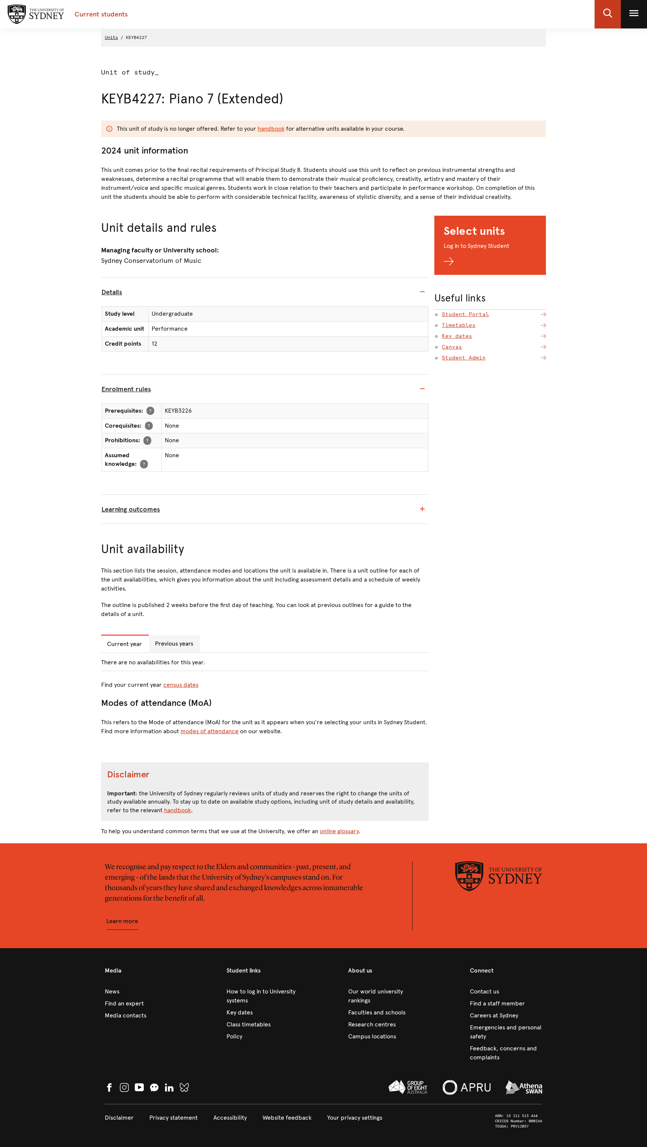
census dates (180, 684)
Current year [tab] (124, 643)
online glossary (339, 831)
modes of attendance (209, 731)
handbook (271, 128)
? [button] (150, 410)
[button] (608, 14)
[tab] (264, 292)
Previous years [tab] (174, 643)
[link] (141, 991)
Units (111, 37)
